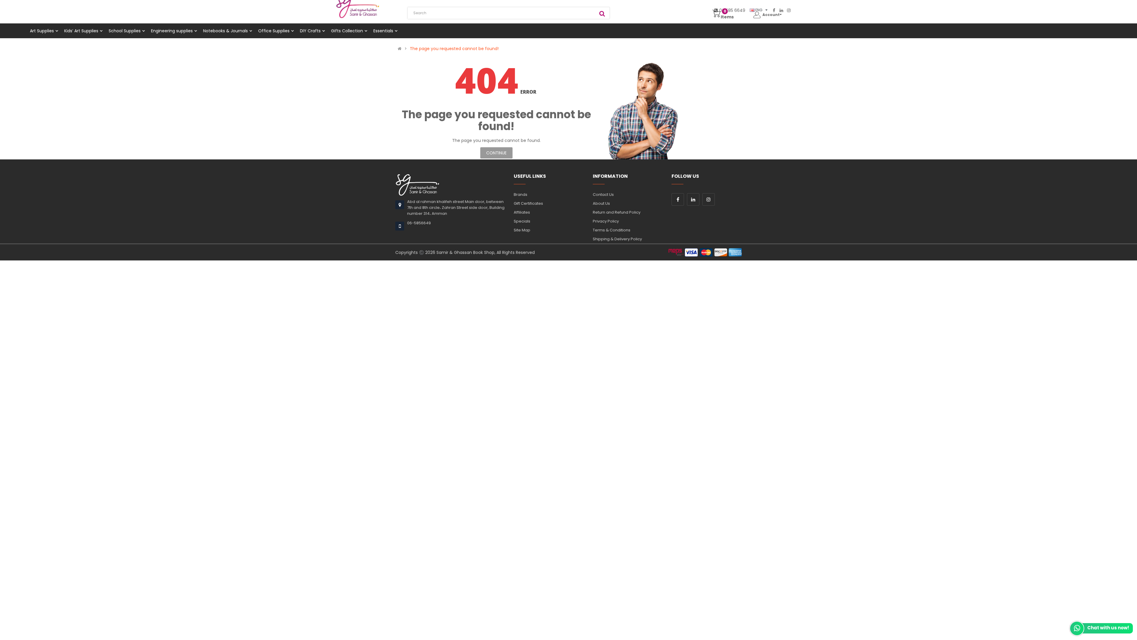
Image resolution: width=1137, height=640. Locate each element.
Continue (496, 153)
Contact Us (603, 194)
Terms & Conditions (611, 230)
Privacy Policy (606, 221)
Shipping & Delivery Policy (617, 239)
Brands (520, 194)
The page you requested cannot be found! (454, 49)
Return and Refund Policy (616, 212)
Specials (522, 221)
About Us (601, 203)
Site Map (522, 230)
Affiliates (522, 212)
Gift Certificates (528, 203)
